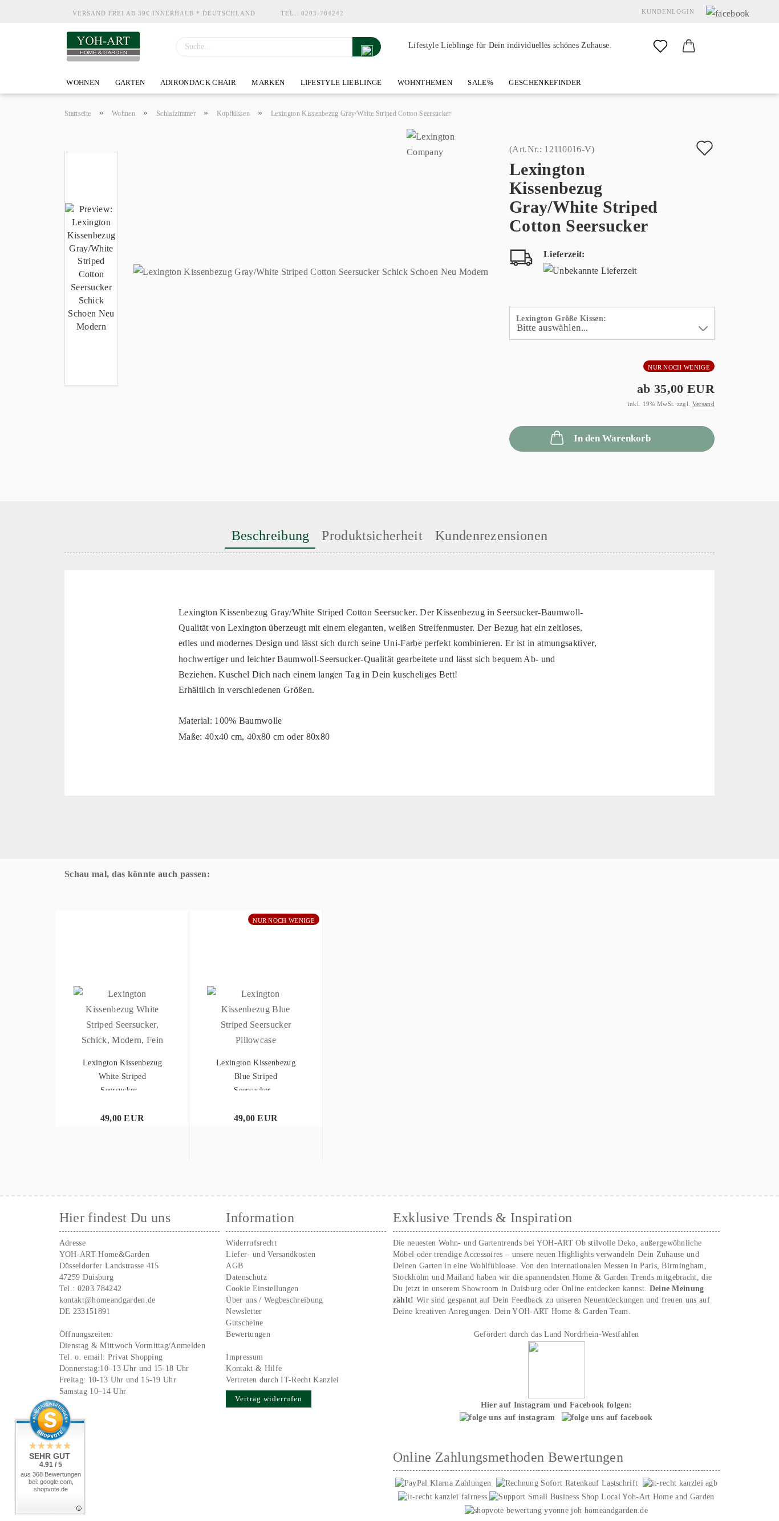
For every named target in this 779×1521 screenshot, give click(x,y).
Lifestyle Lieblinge (340, 82)
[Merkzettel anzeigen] (660, 47)
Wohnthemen (424, 82)
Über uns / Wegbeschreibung (274, 1300)
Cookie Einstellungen (262, 1288)
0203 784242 (100, 1288)
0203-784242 (322, 13)
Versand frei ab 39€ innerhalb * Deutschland (163, 13)
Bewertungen (248, 1334)
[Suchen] (366, 46)
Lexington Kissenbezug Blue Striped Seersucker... (255, 1074)
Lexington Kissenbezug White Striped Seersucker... (122, 1074)
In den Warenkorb (612, 438)
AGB (234, 1266)
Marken (267, 82)
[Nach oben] (748, 1504)
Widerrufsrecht (251, 1243)
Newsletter (244, 1311)
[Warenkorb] (689, 47)
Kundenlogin (666, 11)
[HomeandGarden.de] (103, 47)
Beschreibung (271, 535)
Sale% (479, 82)
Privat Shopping (135, 1357)
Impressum (244, 1357)
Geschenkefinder (544, 82)
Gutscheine (244, 1323)
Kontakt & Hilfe (254, 1368)
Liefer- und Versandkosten (270, 1254)
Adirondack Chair (197, 82)
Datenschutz (246, 1277)
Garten (129, 82)
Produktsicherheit (372, 535)
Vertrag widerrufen (268, 1398)
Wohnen (81, 82)
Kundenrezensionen (491, 535)
